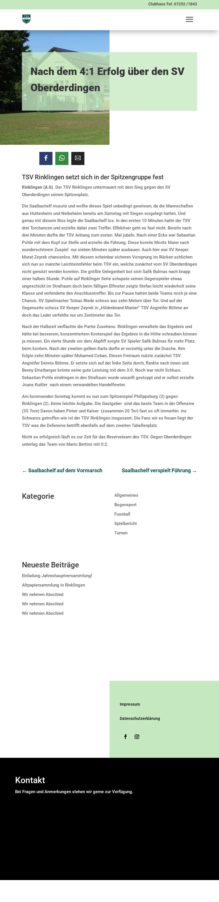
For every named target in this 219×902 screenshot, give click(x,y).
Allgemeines (126, 495)
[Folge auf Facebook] (125, 736)
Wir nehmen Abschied (42, 594)
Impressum (130, 704)
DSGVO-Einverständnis (38, 841)
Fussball (122, 514)
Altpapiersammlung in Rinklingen (53, 585)
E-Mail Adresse (31, 820)
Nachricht (26, 834)
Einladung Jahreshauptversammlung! (57, 575)
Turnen (120, 533)
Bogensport (125, 504)
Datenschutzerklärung (140, 718)
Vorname (76, 806)
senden (23, 871)
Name (22, 799)
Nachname (78, 813)
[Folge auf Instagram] (136, 736)
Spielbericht (125, 523)
